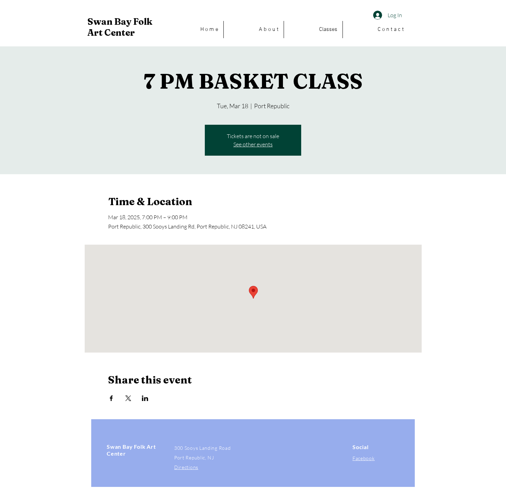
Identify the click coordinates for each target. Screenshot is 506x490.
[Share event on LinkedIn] (145, 398)
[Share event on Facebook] (111, 398)
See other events (253, 144)
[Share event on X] (128, 398)
